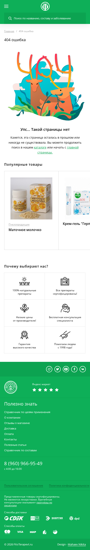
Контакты (10, 439)
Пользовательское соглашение (23, 485)
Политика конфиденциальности (69, 485)
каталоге (40, 147)
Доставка (10, 428)
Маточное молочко (25, 229)
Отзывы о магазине (17, 423)
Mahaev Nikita (77, 544)
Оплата (9, 434)
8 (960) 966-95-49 (23, 463)
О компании (12, 417)
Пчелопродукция (19, 224)
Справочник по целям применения (27, 412)
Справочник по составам (20, 450)
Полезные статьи (15, 445)
